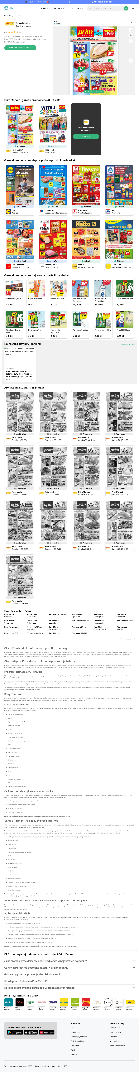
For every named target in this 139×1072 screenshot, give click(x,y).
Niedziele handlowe (117, 1046)
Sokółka (35, 633)
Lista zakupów (115, 1032)
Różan (12, 633)
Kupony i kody (115, 1027)
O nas (73, 1027)
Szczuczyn (54, 634)
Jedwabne (54, 621)
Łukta (11, 627)
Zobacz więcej (128, 344)
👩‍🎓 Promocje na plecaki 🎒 (37, 2)
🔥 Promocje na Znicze (102, 2)
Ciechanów (32, 615)
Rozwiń (128, 639)
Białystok (9, 615)
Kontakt (80, 8)
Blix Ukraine (114, 1041)
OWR (73, 1050)
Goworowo (9, 621)
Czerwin (57, 614)
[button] (69, 961)
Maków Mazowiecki (35, 628)
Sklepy (11, 16)
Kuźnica (125, 620)
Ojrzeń (80, 627)
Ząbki (79, 633)
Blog (72, 8)
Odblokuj (86, 136)
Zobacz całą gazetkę (93, 92)
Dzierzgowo (99, 615)
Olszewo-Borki (100, 628)
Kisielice (80, 620)
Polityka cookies (77, 1041)
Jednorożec (32, 621)
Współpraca (75, 1032)
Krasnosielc (99, 621)
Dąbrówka (77, 615)
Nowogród (54, 628)
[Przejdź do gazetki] (130, 30)
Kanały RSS (62, 1066)
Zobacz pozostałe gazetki (20, 48)
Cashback (113, 1036)
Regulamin (75, 1046)
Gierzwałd (122, 615)
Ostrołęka (122, 628)
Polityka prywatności (79, 1036)
